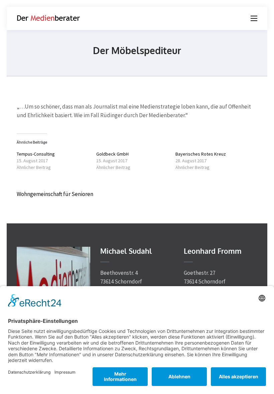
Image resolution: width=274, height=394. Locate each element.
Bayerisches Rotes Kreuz (200, 154)
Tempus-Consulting (36, 154)
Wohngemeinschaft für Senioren (55, 194)
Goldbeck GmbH (112, 154)
